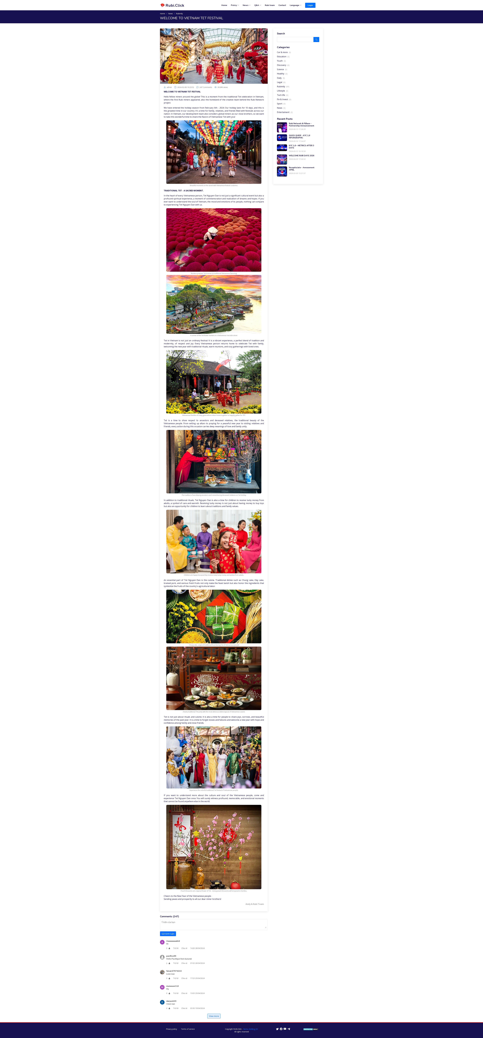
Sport (281, 103)
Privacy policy (171, 1029)
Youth (281, 60)
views (222, 87)
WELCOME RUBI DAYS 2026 (301, 155)
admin (169, 87)
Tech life (282, 95)
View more (214, 1016)
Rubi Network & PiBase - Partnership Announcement (301, 124)
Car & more (284, 52)
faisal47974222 (174, 971)
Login (310, 5)
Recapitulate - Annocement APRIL (301, 168)
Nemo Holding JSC (250, 1029)
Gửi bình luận (168, 933)
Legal (281, 82)
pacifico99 (171, 956)
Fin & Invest (284, 99)
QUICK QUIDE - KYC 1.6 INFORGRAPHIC (299, 136)
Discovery (283, 65)
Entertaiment (285, 112)
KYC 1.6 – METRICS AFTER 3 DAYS (301, 146)
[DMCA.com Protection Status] (310, 1029)
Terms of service (188, 1029)
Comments (205, 87)
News (170, 13)
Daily (281, 78)
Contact (282, 5)
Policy (234, 5)
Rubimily (179, 13)
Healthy (282, 73)
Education (283, 56)
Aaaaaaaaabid (173, 941)
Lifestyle (282, 90)
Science (282, 69)
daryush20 (171, 1001)
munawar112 (172, 986)
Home (224, 5)
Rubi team (270, 5)
